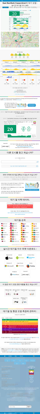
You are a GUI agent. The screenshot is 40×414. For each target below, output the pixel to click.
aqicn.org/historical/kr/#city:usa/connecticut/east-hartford (20, 212)
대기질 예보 (3, 382)
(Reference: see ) (20, 326)
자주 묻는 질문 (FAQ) (7, 378)
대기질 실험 (3, 375)
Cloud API (25, 271)
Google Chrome (20, 263)
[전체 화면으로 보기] (30, 10)
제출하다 (29, 406)
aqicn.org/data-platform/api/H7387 (24, 146)
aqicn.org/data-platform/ (20, 214)
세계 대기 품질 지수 (12, 349)
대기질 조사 (4, 372)
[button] (16, 41)
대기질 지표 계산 (4, 381)
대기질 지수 (15, 10)
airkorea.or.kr (23, 334)
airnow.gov (18, 99)
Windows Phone (30, 254)
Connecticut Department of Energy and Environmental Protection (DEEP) (20, 394)
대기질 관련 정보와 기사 (5, 374)
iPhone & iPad (9, 254)
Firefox (30, 263)
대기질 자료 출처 (4, 380)
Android (20, 254)
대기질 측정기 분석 (5, 376)
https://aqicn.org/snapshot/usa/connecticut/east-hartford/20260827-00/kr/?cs (20, 120)
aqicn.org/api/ (31, 147)
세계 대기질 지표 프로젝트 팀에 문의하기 (8, 368)
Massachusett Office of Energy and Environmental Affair (20, 396)
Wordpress (14, 271)
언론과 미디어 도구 (5, 369)
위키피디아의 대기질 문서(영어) (26, 337)
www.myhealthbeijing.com (15, 343)
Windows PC (9, 263)
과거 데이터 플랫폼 (5, 386)
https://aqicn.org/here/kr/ (20, 116)
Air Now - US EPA (20, 395)
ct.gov (5, 99)
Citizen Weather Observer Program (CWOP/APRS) (19, 393)
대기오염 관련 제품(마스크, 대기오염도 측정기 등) (10, 383)
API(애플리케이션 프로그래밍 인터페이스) (8, 384)
